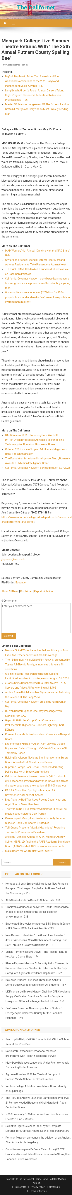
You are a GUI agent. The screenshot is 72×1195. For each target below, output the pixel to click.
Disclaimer (26, 591)
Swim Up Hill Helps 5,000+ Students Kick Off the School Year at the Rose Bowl (37, 1042)
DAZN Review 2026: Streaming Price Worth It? (31, 435)
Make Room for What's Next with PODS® (29, 850)
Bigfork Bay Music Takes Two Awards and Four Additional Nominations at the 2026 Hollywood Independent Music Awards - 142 (32, 81)
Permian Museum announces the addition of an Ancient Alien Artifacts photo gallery (38, 1140)
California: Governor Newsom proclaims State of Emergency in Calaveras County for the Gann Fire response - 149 (34, 1013)
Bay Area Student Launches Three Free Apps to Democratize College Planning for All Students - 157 (36, 982)
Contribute (54, 1187)
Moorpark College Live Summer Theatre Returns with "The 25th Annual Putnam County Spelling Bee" (35, 49)
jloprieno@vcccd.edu (13, 559)
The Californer (36, 7)
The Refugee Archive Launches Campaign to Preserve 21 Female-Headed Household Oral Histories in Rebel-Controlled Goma (37, 1102)
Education (21, 582)
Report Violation (43, 591)
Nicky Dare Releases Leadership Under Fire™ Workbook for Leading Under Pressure (37, 1065)
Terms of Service (38, 1191)
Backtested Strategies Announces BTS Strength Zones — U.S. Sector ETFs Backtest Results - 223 (38, 926)
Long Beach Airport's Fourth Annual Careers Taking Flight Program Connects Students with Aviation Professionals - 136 (34, 95)
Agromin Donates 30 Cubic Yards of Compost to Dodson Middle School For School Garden (33, 1077)
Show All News (10, 591)
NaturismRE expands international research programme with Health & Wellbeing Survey (31, 1053)
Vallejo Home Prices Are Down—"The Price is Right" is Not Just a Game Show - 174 (36, 954)
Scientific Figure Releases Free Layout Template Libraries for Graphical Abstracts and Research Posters (37, 1128)
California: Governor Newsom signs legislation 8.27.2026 (37, 467)
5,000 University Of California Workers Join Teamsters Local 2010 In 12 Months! (37, 1117)
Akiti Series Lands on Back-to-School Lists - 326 (33, 900)
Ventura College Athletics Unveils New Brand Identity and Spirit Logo (36, 1088)
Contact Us (20, 1187)
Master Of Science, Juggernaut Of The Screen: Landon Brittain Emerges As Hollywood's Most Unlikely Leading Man (37, 109)
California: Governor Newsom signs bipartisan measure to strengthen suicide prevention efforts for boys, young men (37, 283)
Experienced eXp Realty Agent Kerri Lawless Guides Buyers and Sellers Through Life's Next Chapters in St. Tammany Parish (36, 748)
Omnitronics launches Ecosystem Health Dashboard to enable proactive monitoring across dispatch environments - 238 (37, 912)
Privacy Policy (38, 1187)
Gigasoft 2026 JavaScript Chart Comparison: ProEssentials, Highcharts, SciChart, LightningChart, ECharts (35, 725)
